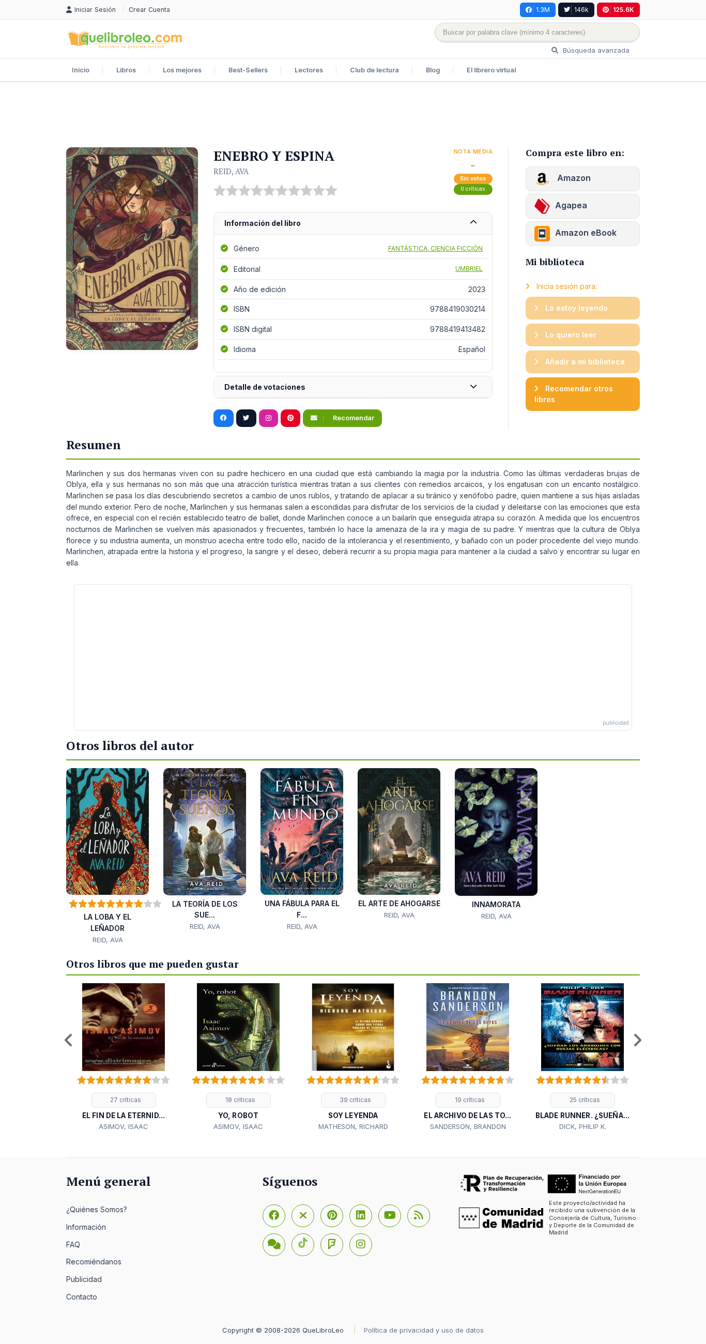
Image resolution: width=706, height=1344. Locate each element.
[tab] (353, 223)
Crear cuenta (149, 9)
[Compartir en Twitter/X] (246, 418)
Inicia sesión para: (565, 286)
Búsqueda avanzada (595, 50)
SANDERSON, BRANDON (468, 1126)
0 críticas (473, 189)
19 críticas (469, 1100)
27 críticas (125, 1100)
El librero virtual (491, 70)
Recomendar (352, 418)
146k (581, 9)
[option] (123, 1057)
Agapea (571, 205)
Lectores (309, 70)
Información (86, 1227)
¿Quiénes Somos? (96, 1209)
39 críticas (354, 1100)
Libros (126, 70)
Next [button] (637, 1040)
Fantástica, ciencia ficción (435, 248)
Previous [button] (69, 1040)
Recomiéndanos (93, 1261)
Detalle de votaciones (264, 387)
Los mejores (182, 70)
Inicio (80, 70)
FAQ (73, 1244)
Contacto (81, 1296)
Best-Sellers (248, 70)
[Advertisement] (353, 116)
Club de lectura (374, 70)
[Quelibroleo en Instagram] (268, 418)
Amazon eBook (586, 232)
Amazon (573, 178)
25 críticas (584, 1100)
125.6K (623, 9)
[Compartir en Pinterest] (290, 418)
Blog (433, 70)
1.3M (543, 9)
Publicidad (84, 1279)
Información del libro (262, 223)
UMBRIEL (469, 268)
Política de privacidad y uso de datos (424, 1330)
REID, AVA (231, 171)
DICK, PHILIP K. (582, 1126)
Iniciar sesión (96, 9)
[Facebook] (274, 1215)
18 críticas (239, 1100)
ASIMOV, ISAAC (123, 1126)
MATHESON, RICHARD (353, 1126)
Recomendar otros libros (573, 394)
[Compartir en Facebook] (223, 418)
